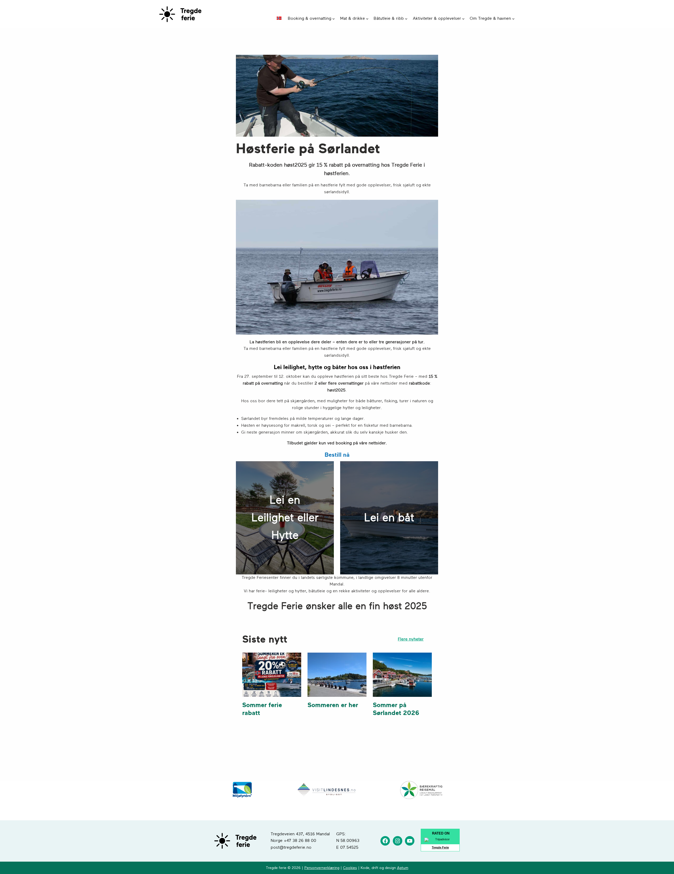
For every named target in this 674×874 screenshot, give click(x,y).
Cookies (350, 868)
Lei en (285, 500)
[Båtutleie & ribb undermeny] (406, 18)
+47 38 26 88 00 (300, 840)
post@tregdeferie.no (291, 847)
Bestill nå (337, 454)
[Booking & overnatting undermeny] (333, 18)
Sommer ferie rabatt (262, 709)
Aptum (402, 868)
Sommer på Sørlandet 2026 (396, 709)
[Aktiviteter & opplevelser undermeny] (463, 18)
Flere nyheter (411, 639)
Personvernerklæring (321, 868)
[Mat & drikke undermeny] (367, 18)
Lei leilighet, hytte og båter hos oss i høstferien (337, 367)
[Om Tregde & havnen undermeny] (513, 18)
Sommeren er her (333, 705)
